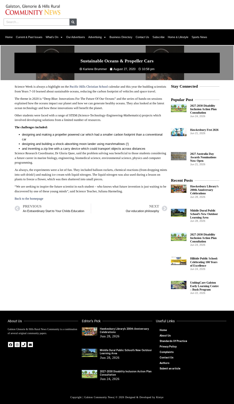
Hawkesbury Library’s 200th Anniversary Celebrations (204, 190)
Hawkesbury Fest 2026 (204, 129)
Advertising (95, 37)
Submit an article (170, 368)
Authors (164, 363)
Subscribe (158, 37)
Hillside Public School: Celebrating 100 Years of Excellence (204, 262)
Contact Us (142, 37)
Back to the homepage (29, 198)
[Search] (73, 22)
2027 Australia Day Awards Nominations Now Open (203, 157)
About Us (165, 335)
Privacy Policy (168, 346)
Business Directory (121, 37)
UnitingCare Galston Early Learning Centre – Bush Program (204, 286)
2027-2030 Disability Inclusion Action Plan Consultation (203, 109)
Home (9, 37)
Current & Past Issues (29, 37)
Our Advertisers (75, 37)
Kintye (160, 397)
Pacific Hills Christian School (89, 86)
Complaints (167, 352)
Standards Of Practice (173, 341)
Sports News (199, 37)
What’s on (52, 37)
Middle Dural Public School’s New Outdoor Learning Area (204, 214)
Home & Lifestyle (178, 37)
